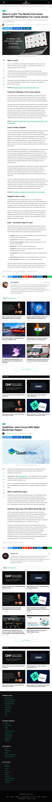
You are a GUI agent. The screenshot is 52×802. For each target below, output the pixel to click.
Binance (6, 723)
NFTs (35, 271)
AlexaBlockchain (23, 476)
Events (6, 748)
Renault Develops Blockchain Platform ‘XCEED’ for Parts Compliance (29, 192)
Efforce (6, 729)
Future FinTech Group (10, 731)
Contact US (7, 782)
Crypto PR (7, 764)
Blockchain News (8, 697)
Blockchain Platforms (10, 701)
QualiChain (21, 542)
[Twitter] (3, 63)
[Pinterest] (3, 74)
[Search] (48, 2)
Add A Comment (26, 369)
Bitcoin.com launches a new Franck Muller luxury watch (26, 87)
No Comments (38, 24)
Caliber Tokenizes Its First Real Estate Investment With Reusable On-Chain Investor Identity (38, 415)
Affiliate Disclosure (21, 798)
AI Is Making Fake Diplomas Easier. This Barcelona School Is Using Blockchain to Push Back (12, 361)
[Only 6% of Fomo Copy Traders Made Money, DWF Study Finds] (13, 386)
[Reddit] (3, 77)
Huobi (6, 727)
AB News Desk (9, 433)
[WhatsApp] (3, 87)
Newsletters (7, 750)
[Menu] (4, 2)
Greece (15, 542)
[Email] (3, 84)
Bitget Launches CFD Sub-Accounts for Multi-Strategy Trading (37, 631)
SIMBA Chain (8, 739)
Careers (6, 774)
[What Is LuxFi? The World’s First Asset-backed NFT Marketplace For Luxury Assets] (26, 43)
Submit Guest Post (9, 780)
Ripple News (7, 709)
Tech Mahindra (8, 725)
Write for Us (7, 776)
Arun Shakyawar (10, 24)
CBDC (6, 713)
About (6, 770)
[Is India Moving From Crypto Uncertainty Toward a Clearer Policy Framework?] (38, 329)
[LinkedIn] (3, 70)
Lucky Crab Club (8, 737)
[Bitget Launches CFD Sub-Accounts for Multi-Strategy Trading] (38, 622)
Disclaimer (29, 798)
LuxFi (8, 64)
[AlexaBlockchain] (26, 2)
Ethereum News (8, 707)
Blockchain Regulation (10, 703)
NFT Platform (30, 271)
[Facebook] (3, 67)
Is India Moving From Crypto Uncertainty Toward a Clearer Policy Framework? (37, 339)
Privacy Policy (44, 796)
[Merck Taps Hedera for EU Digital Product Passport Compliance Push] (13, 329)
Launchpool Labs (9, 735)
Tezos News (7, 711)
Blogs (4, 10)
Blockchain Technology (8, 271)
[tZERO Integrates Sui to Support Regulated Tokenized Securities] (38, 386)
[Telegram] (3, 81)
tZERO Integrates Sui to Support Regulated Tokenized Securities (36, 395)
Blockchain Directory (9, 756)
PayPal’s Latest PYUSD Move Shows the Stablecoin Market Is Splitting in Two (37, 317)
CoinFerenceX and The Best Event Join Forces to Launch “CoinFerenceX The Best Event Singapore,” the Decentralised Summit (13, 632)
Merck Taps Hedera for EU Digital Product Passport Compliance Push (13, 339)
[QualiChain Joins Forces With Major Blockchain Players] (26, 452)
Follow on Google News (10, 754)
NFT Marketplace (21, 271)
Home (10, 5)
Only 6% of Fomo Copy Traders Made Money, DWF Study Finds (13, 395)
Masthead (7, 772)
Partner (6, 768)
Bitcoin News (8, 705)
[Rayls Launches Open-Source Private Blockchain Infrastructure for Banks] (13, 308)
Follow (6, 752)
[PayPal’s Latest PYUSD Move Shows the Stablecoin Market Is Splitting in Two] (38, 308)
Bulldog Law (7, 741)
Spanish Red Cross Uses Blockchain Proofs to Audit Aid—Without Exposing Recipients (38, 360)
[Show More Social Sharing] (33, 28)
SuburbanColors (8, 733)
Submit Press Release (10, 778)
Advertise (7, 766)
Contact (34, 798)
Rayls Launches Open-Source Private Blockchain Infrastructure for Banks (11, 317)
